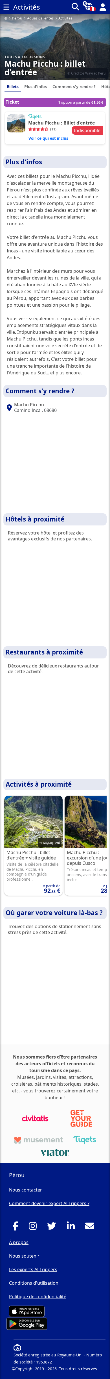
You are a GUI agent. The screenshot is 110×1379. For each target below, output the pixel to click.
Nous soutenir (24, 1256)
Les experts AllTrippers (33, 1269)
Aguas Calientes (40, 18)
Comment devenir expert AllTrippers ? (49, 1203)
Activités (65, 18)
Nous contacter (25, 1190)
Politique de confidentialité (37, 1296)
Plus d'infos (35, 86)
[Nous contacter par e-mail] (91, 1228)
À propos (18, 1242)
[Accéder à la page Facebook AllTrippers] (17, 1228)
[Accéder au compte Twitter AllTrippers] (53, 1228)
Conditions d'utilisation (33, 1283)
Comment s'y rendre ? (74, 86)
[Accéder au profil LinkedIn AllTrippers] (72, 1228)
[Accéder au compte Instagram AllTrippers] (34, 1228)
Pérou (17, 18)
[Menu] (6, 7)
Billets (13, 86)
